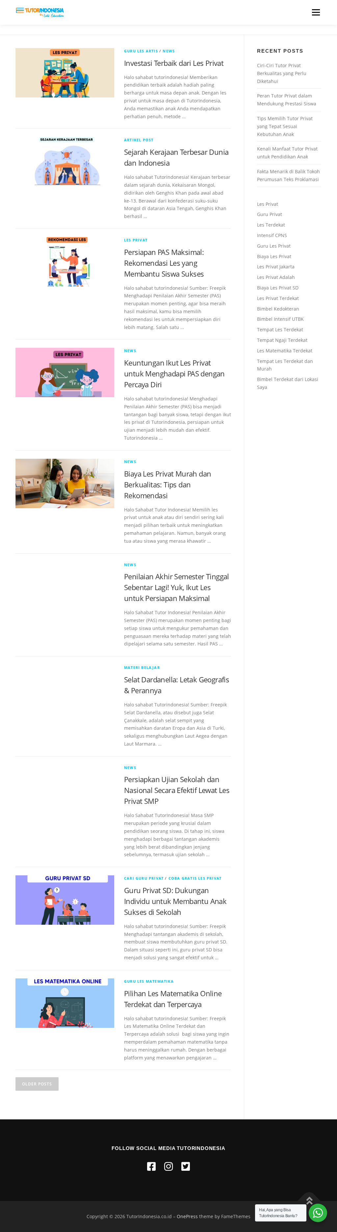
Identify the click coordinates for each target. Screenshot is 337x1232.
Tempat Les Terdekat (280, 329)
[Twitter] (185, 1166)
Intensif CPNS (272, 235)
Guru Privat (269, 214)
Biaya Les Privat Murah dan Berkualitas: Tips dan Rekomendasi (167, 484)
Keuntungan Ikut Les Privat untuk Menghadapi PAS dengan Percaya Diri (174, 373)
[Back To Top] (309, 1201)
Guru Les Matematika (149, 981)
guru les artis (141, 50)
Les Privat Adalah (276, 277)
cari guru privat (144, 878)
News (169, 50)
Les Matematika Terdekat (284, 350)
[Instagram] (168, 1166)
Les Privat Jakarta (276, 266)
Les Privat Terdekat (278, 298)
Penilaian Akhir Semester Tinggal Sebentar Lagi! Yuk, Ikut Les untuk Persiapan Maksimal (176, 587)
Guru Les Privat (274, 246)
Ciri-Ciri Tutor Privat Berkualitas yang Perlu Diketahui (281, 73)
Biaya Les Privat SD (277, 288)
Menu (316, 12)
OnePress (187, 1216)
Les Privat (135, 239)
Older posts (37, 1084)
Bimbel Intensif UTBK (280, 319)
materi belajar (142, 667)
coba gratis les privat (194, 878)
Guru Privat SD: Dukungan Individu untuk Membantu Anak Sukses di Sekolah (175, 901)
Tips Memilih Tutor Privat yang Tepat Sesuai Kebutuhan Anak (285, 126)
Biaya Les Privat (274, 256)
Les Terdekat (271, 225)
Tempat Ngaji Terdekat (282, 340)
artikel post (138, 139)
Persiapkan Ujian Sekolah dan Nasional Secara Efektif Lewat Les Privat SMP (176, 790)
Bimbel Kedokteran (278, 309)
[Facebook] (151, 1166)
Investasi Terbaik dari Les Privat (173, 63)
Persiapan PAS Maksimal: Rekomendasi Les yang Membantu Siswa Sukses (164, 263)
